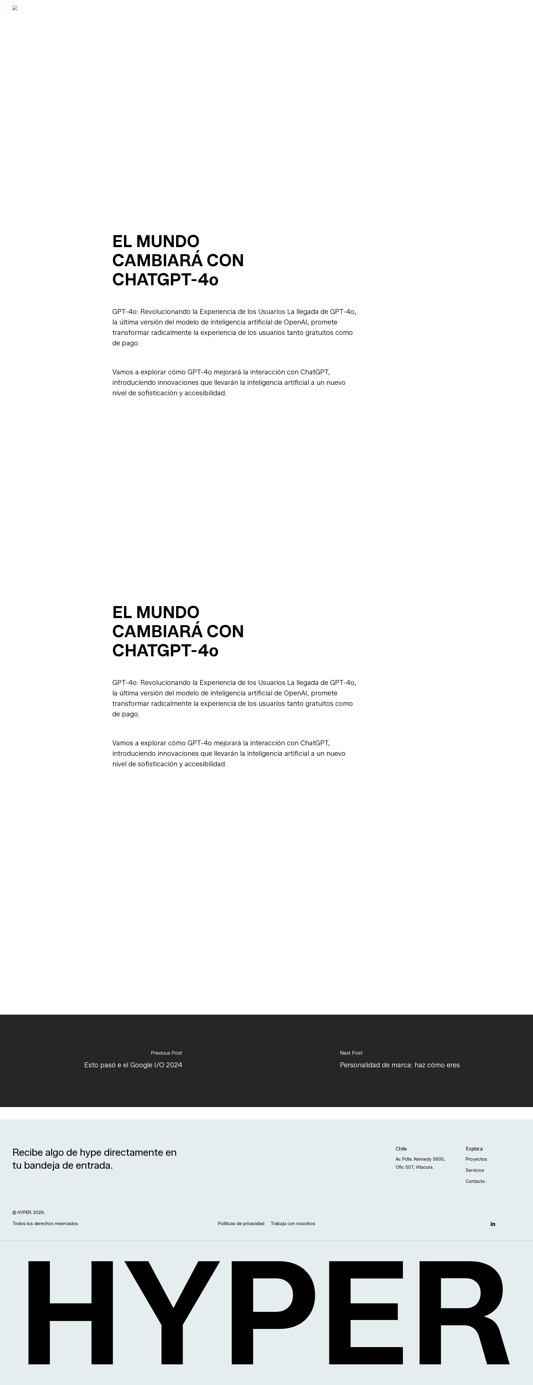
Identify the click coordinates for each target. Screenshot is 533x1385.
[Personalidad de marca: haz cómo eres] (399, 1061)
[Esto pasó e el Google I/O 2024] (133, 1061)
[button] (423, 1163)
